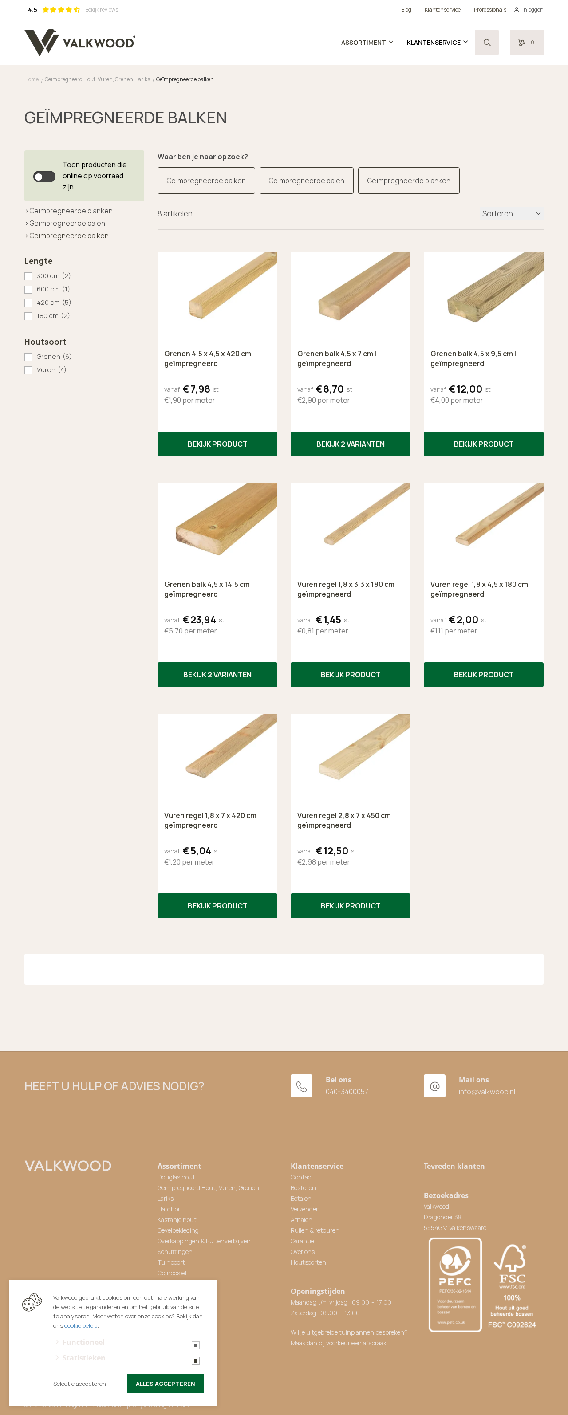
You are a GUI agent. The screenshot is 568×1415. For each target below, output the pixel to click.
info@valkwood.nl (487, 1092)
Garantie (302, 1241)
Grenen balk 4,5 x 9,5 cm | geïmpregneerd (473, 358)
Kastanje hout (177, 1219)
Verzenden (305, 1209)
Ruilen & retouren (315, 1230)
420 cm (54, 302)
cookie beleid (81, 1325)
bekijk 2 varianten (350, 444)
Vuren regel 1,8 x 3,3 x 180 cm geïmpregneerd (345, 589)
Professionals (490, 9)
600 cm (53, 289)
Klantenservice (443, 9)
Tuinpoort (171, 1262)
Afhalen (301, 1219)
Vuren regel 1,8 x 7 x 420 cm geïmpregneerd (210, 820)
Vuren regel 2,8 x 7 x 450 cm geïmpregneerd (344, 820)
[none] (487, 42)
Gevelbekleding (178, 1230)
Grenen (54, 356)
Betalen (301, 1198)
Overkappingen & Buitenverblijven (204, 1241)
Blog (406, 9)
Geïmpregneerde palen (67, 223)
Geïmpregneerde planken (71, 211)
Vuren (52, 369)
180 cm (53, 315)
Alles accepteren (165, 1383)
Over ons (303, 1251)
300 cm (54, 275)
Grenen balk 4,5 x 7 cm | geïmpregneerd (336, 358)
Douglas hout (176, 1177)
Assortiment (363, 42)
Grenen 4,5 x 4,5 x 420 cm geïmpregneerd (207, 358)
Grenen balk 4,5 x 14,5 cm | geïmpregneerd (208, 589)
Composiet (172, 1273)
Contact (302, 1177)
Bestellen (303, 1187)
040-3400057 (347, 1092)
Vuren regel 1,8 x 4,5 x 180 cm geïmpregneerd (479, 589)
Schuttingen (175, 1251)
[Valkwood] (79, 42)
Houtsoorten (308, 1262)
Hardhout (171, 1209)
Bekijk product (218, 444)
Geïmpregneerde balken (69, 235)
